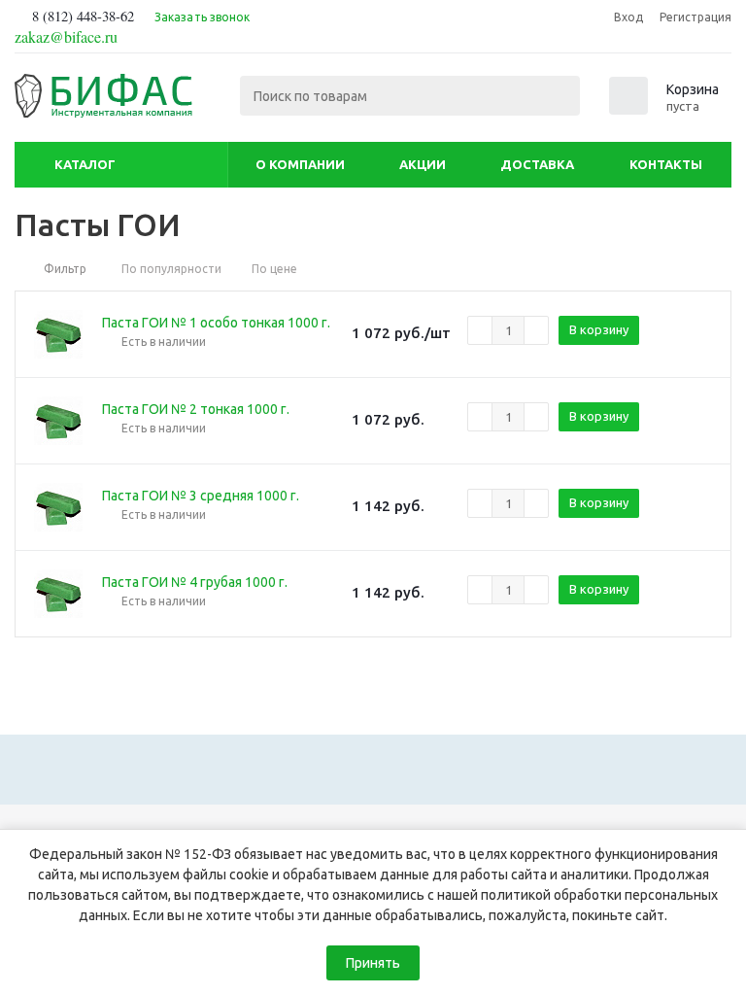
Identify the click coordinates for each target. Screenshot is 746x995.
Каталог (85, 164)
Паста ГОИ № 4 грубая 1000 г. (195, 582)
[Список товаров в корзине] (666, 109)
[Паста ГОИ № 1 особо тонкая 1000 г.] (58, 334)
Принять (373, 963)
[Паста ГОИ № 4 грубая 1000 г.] (58, 593)
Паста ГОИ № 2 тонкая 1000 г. (195, 409)
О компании (300, 164)
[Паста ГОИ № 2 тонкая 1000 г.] (58, 420)
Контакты (665, 164)
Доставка (537, 164)
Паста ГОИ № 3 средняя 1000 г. (200, 495)
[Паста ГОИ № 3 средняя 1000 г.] (58, 507)
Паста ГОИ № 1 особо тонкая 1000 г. (216, 322)
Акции (422, 164)
